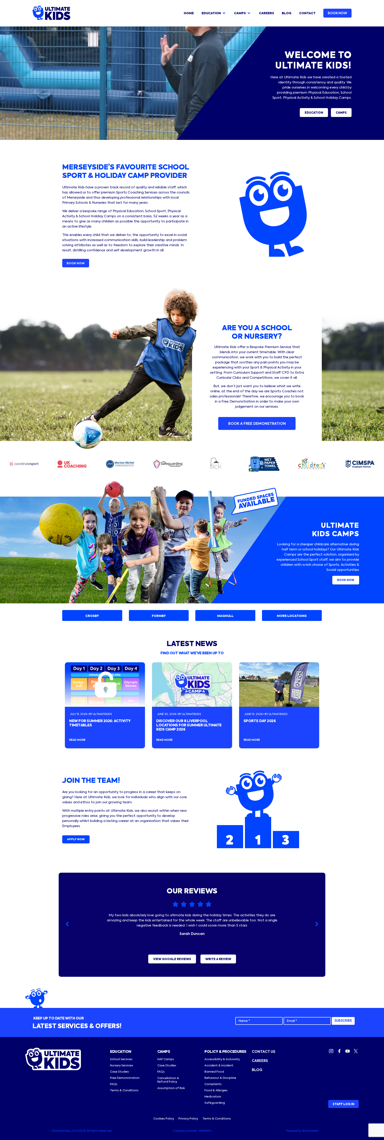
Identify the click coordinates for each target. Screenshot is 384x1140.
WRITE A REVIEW (218, 959)
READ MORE (77, 740)
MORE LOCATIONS (292, 616)
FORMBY (159, 616)
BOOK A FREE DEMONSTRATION (257, 424)
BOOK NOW (337, 13)
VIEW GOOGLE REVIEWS (172, 959)
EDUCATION (314, 112)
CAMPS (341, 112)
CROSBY (92, 616)
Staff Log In (343, 1104)
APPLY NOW (76, 839)
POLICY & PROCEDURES (225, 1052)
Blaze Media (310, 1131)
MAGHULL (225, 616)
